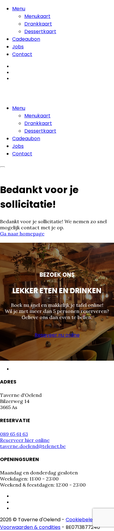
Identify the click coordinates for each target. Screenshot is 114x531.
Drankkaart (38, 23)
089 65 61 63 (14, 434)
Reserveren (15, 172)
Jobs (18, 46)
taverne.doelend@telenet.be (33, 446)
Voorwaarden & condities (30, 527)
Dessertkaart (40, 31)
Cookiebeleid (81, 519)
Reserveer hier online (25, 440)
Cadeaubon (26, 39)
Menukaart (37, 16)
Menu (18, 8)
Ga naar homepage (22, 234)
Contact (22, 54)
